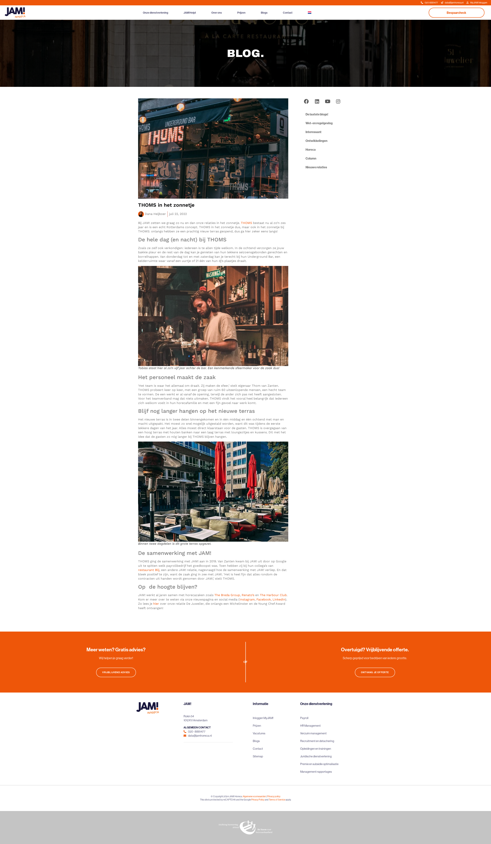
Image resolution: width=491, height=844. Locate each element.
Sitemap (258, 756)
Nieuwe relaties (316, 167)
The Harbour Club (273, 595)
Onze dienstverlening (155, 12)
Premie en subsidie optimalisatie (319, 764)
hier (156, 603)
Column (311, 158)
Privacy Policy (257, 799)
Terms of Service (277, 799)
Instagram (247, 599)
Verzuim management (313, 733)
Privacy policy (273, 796)
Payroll (304, 718)
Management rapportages (316, 771)
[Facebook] (306, 101)
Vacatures (259, 733)
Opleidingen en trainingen (315, 748)
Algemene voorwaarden (254, 796)
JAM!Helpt (190, 12)
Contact (287, 12)
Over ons (216, 12)
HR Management (310, 725)
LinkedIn (279, 599)
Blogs (264, 12)
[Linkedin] (317, 101)
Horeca (311, 149)
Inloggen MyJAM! (263, 718)
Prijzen (241, 12)
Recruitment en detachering (317, 741)
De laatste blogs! (317, 114)
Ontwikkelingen (316, 141)
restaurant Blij (148, 570)
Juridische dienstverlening (316, 756)
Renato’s (248, 595)
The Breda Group (227, 595)
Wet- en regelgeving (319, 123)
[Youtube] (327, 101)
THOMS (246, 223)
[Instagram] (338, 101)
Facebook (263, 599)
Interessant (313, 132)
